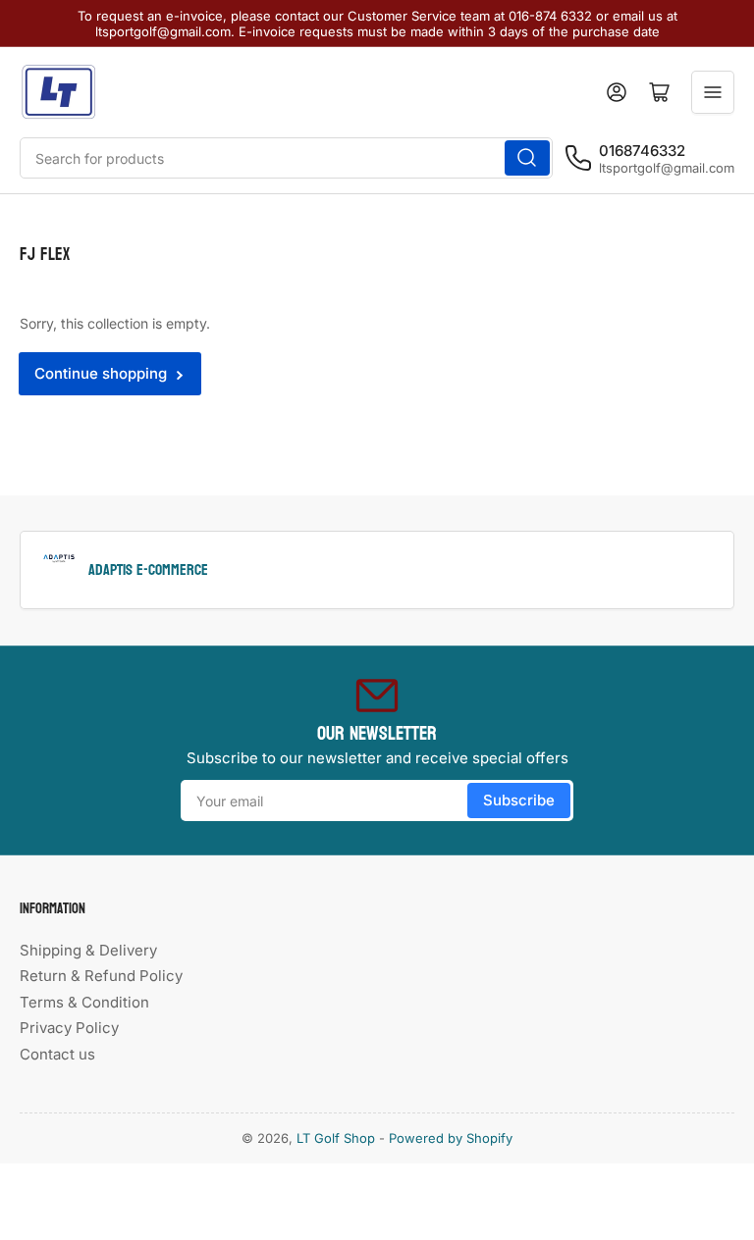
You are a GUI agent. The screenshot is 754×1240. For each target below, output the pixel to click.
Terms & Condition (84, 1002)
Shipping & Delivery (88, 950)
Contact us (57, 1054)
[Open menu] (712, 92)
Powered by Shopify (450, 1138)
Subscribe (519, 800)
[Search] (527, 158)
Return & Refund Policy (101, 975)
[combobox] (286, 158)
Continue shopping (100, 373)
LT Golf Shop (335, 1138)
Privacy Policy (69, 1027)
